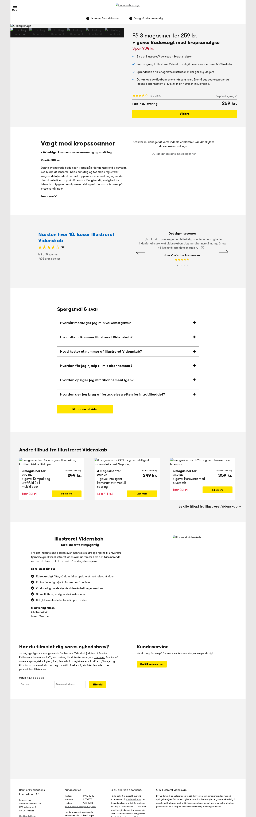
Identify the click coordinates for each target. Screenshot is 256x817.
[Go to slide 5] (95, 32)
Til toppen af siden (85, 409)
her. (44, 669)
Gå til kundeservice (151, 664)
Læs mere (66, 493)
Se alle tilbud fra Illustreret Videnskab (208, 506)
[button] (112, 32)
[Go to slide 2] (38, 32)
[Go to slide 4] (76, 32)
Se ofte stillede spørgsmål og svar (80, 806)
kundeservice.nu (133, 799)
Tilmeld (98, 684)
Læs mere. (99, 657)
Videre (184, 114)
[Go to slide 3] (57, 32)
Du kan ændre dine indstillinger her (174, 154)
